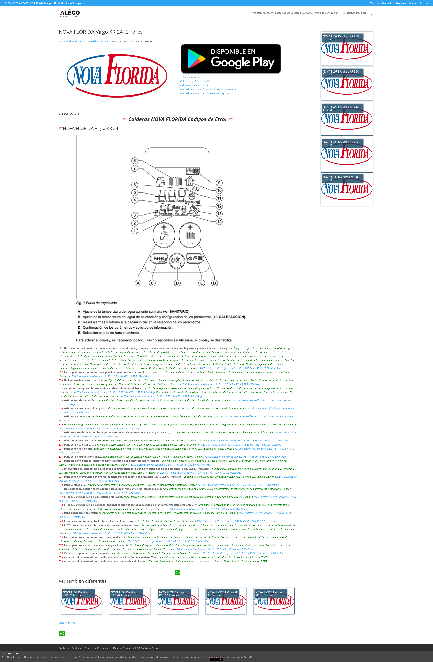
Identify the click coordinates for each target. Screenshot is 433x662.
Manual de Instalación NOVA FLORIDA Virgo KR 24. (208, 89)
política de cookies (206, 657)
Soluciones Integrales (355, 13)
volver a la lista (67, 622)
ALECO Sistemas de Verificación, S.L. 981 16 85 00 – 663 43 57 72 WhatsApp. (240, 368)
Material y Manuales (381, 3)
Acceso (424, 3)
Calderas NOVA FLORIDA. (194, 85)
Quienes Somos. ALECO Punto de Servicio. (137, 648)
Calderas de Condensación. (195, 81)
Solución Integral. (190, 77)
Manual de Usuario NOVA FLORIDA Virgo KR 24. (207, 93)
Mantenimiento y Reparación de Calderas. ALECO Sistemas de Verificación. (296, 13)
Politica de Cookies (70, 648)
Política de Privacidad (96, 648)
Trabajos (401, 3)
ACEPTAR (216, 660)
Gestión (412, 3)
